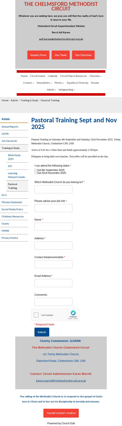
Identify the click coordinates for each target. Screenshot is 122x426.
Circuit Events (37, 75)
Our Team (61, 54)
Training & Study (29, 100)
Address (39, 238)
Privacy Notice (10, 237)
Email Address (43, 276)
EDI (10, 165)
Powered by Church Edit (61, 423)
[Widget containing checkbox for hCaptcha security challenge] (55, 315)
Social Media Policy (12, 209)
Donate (95, 82)
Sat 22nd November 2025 (51, 173)
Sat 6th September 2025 (50, 170)
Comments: (40, 294)
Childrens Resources (13, 216)
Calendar (53, 75)
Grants (5, 223)
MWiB (5, 230)
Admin (50, 89)
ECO (4, 194)
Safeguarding (66, 89)
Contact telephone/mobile (49, 257)
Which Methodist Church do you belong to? (59, 182)
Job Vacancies (9, 140)
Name (38, 219)
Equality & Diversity (77, 82)
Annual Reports (10, 126)
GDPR (5, 133)
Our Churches (83, 54)
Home (24, 75)
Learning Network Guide (16, 175)
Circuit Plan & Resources (73, 75)
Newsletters (43, 82)
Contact (27, 82)
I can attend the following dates (52, 165)
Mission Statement (12, 202)
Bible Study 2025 (14, 157)
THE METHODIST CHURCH (61, 413)
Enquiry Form (38, 54)
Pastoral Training (50, 100)
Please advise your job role (50, 201)
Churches (94, 75)
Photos (58, 82)
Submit (42, 331)
